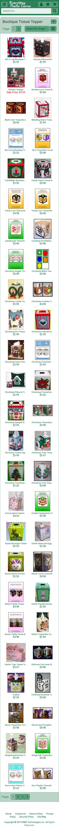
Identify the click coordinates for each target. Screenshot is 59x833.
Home (8, 813)
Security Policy (26, 816)
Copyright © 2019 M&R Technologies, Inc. (24, 822)
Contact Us (20, 813)
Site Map (41, 816)
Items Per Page (36, 28)
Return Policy (36, 813)
